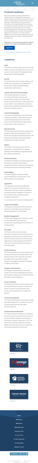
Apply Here (9, 48)
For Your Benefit (19, 443)
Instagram (26, 453)
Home (19, 415)
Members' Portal (19, 447)
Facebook (20, 453)
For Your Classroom (19, 439)
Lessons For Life (19, 431)
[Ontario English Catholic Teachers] (19, 3)
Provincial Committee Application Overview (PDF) (17, 52)
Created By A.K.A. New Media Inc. (21, 462)
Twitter (23, 453)
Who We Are (19, 419)
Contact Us (14, 454)
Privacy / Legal (27, 461)
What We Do (19, 423)
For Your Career (19, 435)
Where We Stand (19, 427)
